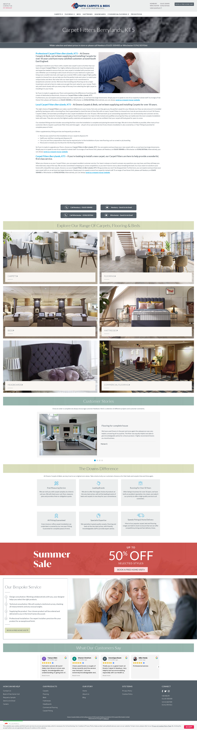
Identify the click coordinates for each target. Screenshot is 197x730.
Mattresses (47, 701)
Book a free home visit (184, 4)
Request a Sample (9, 697)
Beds (44, 697)
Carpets (45, 691)
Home (84, 691)
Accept (189, 727)
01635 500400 (165, 3)
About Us (6, 4)
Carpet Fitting (48, 711)
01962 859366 (165, 5)
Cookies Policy (127, 694)
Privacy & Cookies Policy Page (161, 726)
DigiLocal (106, 718)
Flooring (46, 694)
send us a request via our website (128, 100)
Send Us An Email (9, 701)
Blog (84, 697)
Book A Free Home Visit (11, 694)
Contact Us (7, 6)
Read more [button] (44, 676)
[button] (158, 666)
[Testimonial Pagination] (95, 460)
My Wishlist (7, 8)
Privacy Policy (127, 691)
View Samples (155, 8)
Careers (6, 704)
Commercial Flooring (50, 707)
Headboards (47, 704)
